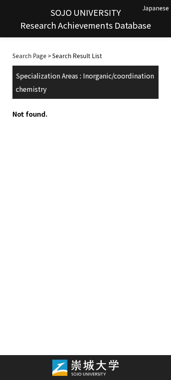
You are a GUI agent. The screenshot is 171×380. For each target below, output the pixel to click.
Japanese (155, 8)
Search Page (29, 55)
